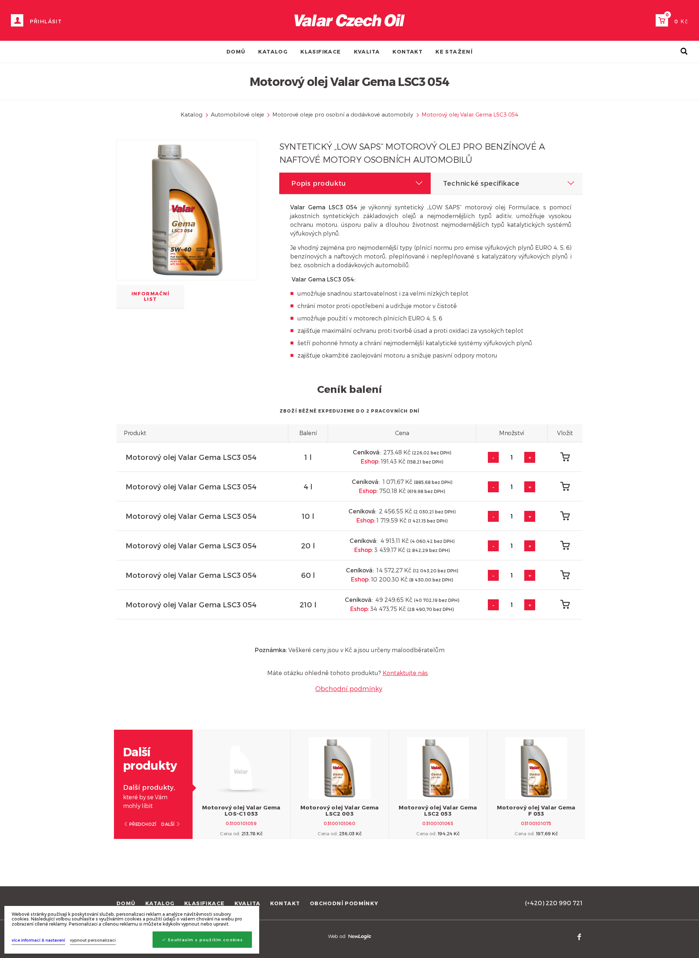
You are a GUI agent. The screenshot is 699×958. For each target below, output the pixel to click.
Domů (236, 51)
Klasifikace (320, 51)
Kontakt (407, 51)
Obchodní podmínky (348, 688)
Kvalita (367, 51)
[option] (241, 784)
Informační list (150, 296)
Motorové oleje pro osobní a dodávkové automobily (342, 114)
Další (168, 824)
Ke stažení (454, 51)
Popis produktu (318, 183)
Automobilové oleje (237, 114)
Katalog (273, 51)
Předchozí (142, 824)
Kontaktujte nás (405, 672)
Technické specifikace (481, 183)
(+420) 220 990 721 (553, 902)
